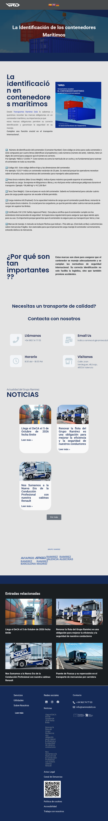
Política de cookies (53, 801)
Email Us (84, 336)
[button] (54, 517)
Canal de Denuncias (53, 777)
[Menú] (101, 5)
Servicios (18, 695)
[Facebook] (57, 701)
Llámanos (33, 336)
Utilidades (18, 700)
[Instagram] (52, 701)
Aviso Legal (49, 772)
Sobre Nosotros (21, 705)
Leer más (19, 713)
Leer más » (27, 440)
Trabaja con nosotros (54, 811)
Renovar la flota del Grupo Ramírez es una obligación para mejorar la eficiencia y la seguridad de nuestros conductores (72, 436)
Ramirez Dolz (31, 112)
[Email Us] (69, 340)
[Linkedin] (46, 701)
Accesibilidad (50, 806)
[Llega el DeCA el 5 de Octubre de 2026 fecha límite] (28, 612)
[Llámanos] (16, 340)
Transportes (19, 112)
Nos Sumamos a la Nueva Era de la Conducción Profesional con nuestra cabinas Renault (35, 493)
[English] (54, 4)
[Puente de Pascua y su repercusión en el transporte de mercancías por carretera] (79, 656)
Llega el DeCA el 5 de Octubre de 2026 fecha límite (35, 431)
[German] (57, 4)
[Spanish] (50, 4)
